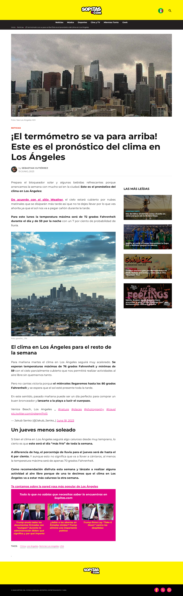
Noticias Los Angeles (49, 546)
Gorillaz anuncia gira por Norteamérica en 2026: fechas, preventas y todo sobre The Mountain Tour (146, 272)
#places (76, 409)
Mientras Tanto (111, 22)
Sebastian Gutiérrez (35, 168)
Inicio (13, 27)
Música (70, 22)
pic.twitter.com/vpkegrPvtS (29, 413)
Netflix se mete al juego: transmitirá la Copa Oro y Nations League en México (147, 244)
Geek (125, 22)
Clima (23, 546)
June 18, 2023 (65, 420)
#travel (111, 409)
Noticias (59, 22)
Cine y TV (95, 22)
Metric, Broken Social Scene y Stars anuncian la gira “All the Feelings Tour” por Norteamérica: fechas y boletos (147, 302)
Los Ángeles (32, 546)
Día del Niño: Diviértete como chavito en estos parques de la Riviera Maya (145, 215)
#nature (63, 409)
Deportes (82, 22)
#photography (94, 409)
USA (62, 546)
